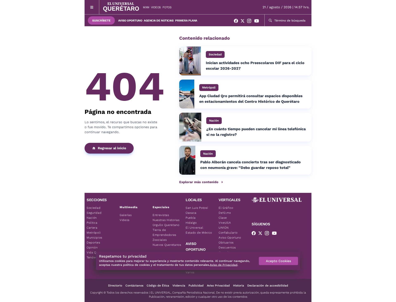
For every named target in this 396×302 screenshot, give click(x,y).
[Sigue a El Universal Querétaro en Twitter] (243, 22)
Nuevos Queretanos (167, 244)
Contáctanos (134, 285)
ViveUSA (225, 222)
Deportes (93, 242)
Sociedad (94, 207)
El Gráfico (226, 207)
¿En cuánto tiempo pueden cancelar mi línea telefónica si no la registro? (256, 132)
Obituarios (226, 242)
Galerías (126, 215)
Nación (92, 217)
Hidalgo (191, 222)
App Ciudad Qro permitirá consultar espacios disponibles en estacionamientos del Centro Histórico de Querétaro (251, 99)
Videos (156, 7)
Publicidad (196, 285)
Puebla (191, 217)
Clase (223, 217)
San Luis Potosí (197, 207)
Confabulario (228, 232)
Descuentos (227, 247)
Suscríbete (101, 20)
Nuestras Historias (166, 220)
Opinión (92, 247)
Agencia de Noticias (158, 20)
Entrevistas (161, 215)
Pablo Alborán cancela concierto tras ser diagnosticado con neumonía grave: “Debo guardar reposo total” (250, 165)
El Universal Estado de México (199, 230)
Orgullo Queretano (166, 225)
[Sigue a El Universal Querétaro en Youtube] (258, 22)
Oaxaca (191, 212)
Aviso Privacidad (218, 285)
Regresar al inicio (112, 148)
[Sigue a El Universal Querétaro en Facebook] (237, 22)
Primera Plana (186, 20)
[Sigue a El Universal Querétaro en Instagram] (250, 22)
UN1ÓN (224, 227)
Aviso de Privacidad (223, 264)
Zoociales (160, 239)
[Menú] (92, 7)
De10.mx (225, 212)
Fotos (167, 7)
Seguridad (94, 212)
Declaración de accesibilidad (267, 285)
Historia (238, 285)
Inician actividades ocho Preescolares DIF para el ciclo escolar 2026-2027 (255, 65)
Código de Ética (158, 285)
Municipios (94, 237)
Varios (190, 272)
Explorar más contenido (198, 182)
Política (92, 222)
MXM (146, 7)
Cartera (92, 227)
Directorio (115, 285)
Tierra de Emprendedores (164, 232)
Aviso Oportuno (130, 20)
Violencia (178, 285)
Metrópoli (94, 232)
